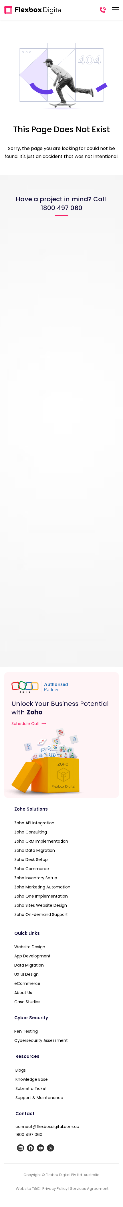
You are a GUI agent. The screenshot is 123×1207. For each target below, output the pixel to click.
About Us (23, 992)
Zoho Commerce (31, 869)
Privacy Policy (55, 1188)
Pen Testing (26, 1031)
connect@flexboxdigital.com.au (47, 1126)
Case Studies (27, 1002)
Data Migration (29, 965)
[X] (50, 1147)
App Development (32, 956)
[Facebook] (30, 1147)
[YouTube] (40, 1147)
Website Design (29, 947)
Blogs (20, 1070)
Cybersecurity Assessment (41, 1040)
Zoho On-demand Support (41, 914)
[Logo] (33, 10)
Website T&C (28, 1188)
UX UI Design (26, 974)
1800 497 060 (28, 1134)
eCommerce (27, 983)
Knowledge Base (31, 1079)
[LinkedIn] (20, 1147)
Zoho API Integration (34, 823)
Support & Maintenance (39, 1098)
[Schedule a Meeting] (61, 763)
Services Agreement (89, 1188)
